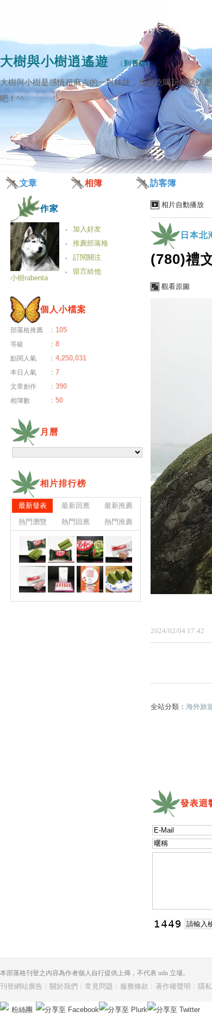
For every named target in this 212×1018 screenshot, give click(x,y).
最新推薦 (118, 505)
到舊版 (135, 63)
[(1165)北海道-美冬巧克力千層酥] (90, 579)
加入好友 (87, 229)
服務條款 (134, 986)
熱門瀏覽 (32, 522)
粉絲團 (22, 1010)
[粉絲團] (4, 1006)
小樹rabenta (29, 278)
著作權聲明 (173, 986)
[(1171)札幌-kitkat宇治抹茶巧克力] (32, 549)
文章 (28, 183)
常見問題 (99, 986)
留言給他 (87, 271)
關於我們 (63, 986)
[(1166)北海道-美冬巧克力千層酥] (61, 579)
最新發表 (32, 505)
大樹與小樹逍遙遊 (54, 61)
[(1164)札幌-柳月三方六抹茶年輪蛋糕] (118, 579)
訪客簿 (163, 183)
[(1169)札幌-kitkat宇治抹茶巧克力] (90, 549)
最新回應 (75, 505)
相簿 (93, 183)
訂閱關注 (87, 257)
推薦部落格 (90, 243)
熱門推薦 (118, 522)
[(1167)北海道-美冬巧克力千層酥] (32, 579)
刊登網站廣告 (21, 986)
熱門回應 (75, 522)
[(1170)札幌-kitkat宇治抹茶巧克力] (61, 549)
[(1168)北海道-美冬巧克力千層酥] (118, 549)
